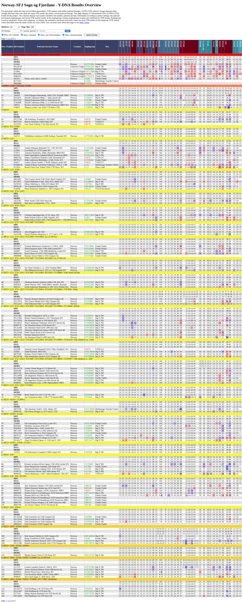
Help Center (84, 22)
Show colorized (29, 35)
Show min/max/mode (73, 35)
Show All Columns (11, 35)
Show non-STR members (50, 35)
